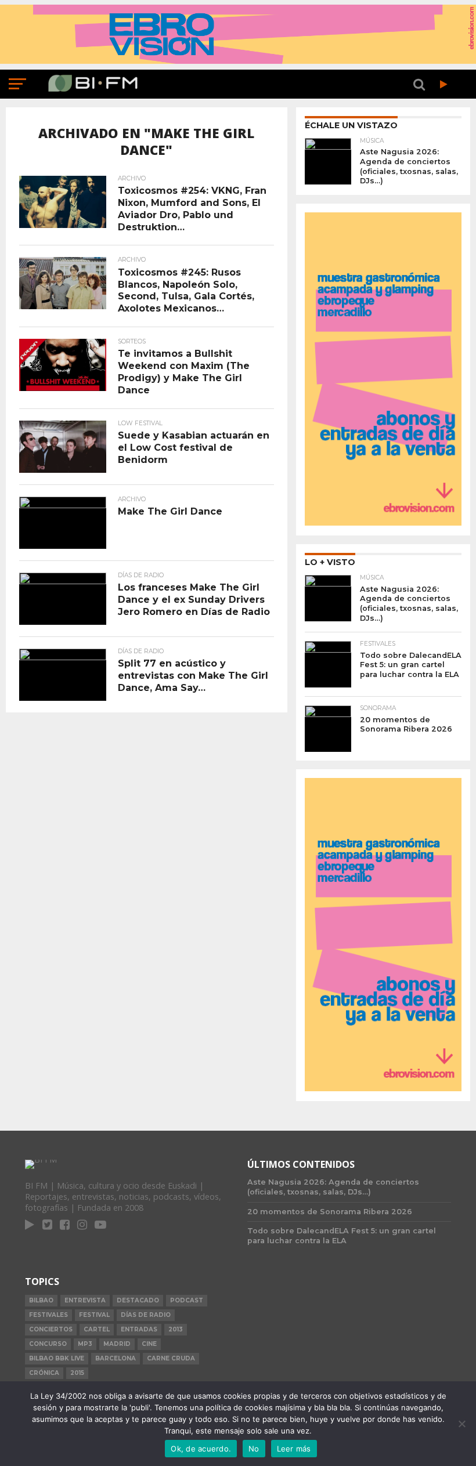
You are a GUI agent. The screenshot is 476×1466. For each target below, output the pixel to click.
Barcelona (115, 1358)
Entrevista (85, 1300)
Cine (149, 1344)
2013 (175, 1329)
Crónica (44, 1373)
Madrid (117, 1344)
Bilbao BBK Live (56, 1358)
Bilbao (41, 1300)
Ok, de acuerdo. (201, 1448)
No (253, 1448)
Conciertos (51, 1329)
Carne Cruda (171, 1358)
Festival (94, 1315)
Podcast (186, 1300)
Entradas (139, 1329)
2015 (77, 1373)
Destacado (138, 1300)
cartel (97, 1329)
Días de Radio (146, 1315)
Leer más (294, 1448)
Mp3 (85, 1344)
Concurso (48, 1344)
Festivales (48, 1315)
